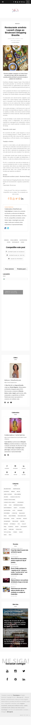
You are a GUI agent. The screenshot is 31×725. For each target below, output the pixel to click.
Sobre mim (11, 529)
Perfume (6, 523)
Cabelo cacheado (8, 494)
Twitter (15, 474)
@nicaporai (10, 712)
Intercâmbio (7, 513)
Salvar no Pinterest (17, 258)
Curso (5, 505)
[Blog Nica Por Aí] (8, 403)
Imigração (19, 510)
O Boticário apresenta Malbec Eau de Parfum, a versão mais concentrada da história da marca (15, 641)
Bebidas (13, 491)
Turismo (15, 532)
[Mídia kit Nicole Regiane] (11, 403)
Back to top (24, 715)
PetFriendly (13, 523)
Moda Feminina (12, 515)
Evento (15, 507)
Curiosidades (20, 502)
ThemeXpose (16, 695)
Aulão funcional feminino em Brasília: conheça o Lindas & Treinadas (14, 632)
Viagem (20, 532)
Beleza (18, 491)
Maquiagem (22, 513)
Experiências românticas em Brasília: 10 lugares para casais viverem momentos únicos (14, 613)
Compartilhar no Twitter (16, 255)
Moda (5, 515)
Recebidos (10, 526)
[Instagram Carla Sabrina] (5, 455)
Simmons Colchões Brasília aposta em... (11, 292)
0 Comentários (15, 42)
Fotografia (22, 507)
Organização (7, 521)
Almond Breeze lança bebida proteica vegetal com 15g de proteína (19, 560)
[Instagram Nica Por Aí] (5, 403)
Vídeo (10, 534)
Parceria (22, 521)
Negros (25, 518)
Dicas (10, 505)
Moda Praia (6, 518)
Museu (12, 518)
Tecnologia (18, 529)
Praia (5, 526)
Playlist (24, 523)
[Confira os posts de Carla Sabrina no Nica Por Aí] (15, 425)
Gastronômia (23, 240)
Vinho (22, 242)
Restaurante (15, 242)
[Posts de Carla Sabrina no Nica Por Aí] (8, 455)
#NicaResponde (7, 488)
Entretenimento (8, 507)
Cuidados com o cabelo (9, 502)
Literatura (14, 513)
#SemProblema (16, 488)
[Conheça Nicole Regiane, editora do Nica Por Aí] (15, 370)
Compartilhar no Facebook (16, 251)
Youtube (23, 474)
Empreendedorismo (18, 505)
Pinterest (7, 474)
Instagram (15, 468)
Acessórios (6, 491)
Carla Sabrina (9, 207)
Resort (17, 526)
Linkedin (24, 468)
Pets (19, 523)
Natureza (19, 518)
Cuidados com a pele (15, 496)
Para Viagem (15, 521)
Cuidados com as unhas (9, 499)
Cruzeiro (6, 496)
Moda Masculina (22, 515)
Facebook (7, 468)
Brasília (17, 23)
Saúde (5, 529)
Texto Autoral (7, 532)
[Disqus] (15, 323)
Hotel (8, 242)
